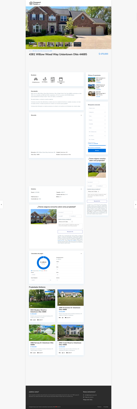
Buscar (97, 150)
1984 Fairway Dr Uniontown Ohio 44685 (41, 344)
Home (30, 51)
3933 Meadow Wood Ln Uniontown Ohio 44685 (38, 311)
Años (57, 272)
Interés (57, 277)
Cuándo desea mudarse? (64, 219)
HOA (57, 267)
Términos (99, 407)
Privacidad (106, 407)
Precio (32, 272)
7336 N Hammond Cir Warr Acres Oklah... (100, 86)
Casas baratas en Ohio (65, 154)
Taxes (57, 261)
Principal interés (59, 257)
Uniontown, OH (63, 152)
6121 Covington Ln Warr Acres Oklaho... (100, 79)
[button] (28, 27)
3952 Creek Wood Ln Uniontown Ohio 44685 (70, 344)
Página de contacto (89, 397)
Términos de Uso (61, 240)
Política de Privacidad (72, 240)
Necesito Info (70, 231)
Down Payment (34, 277)
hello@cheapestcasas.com (91, 395)
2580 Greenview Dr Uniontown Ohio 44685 (69, 309)
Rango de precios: (91, 142)
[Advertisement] (68, 68)
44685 (38, 154)
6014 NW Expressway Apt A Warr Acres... (100, 93)
